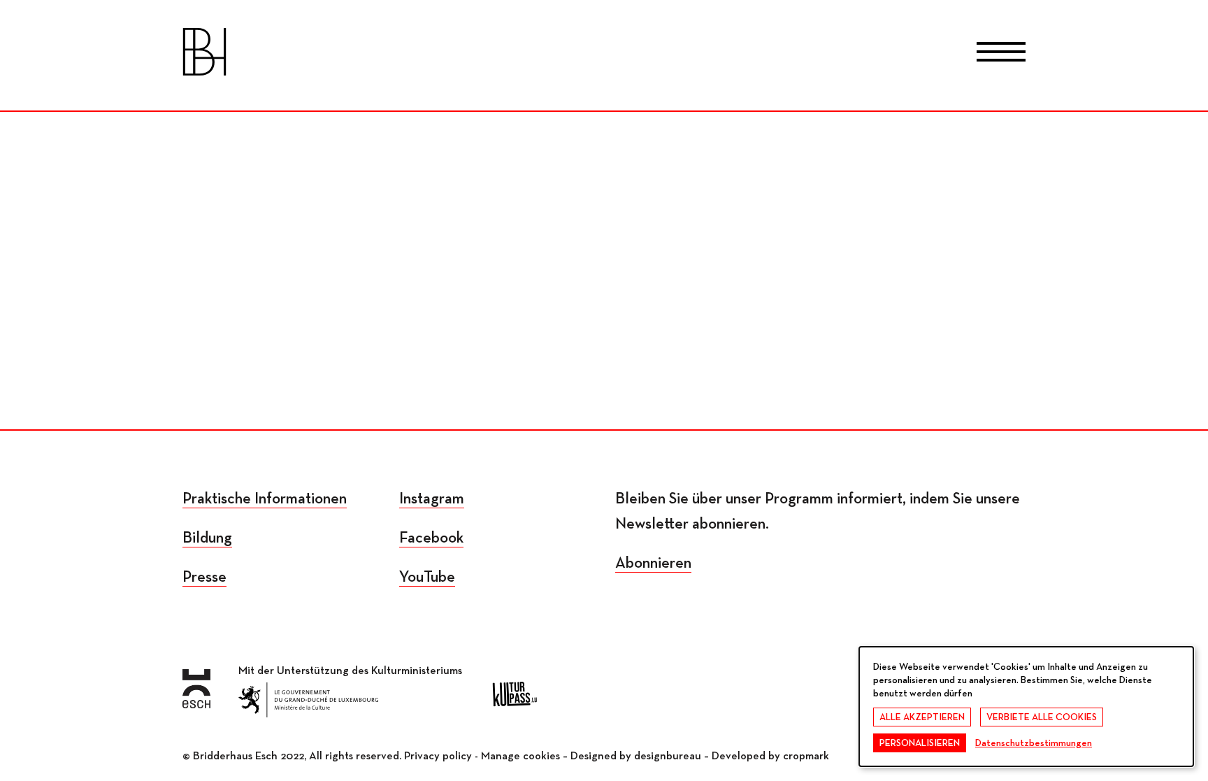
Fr (548, 54)
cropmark (806, 756)
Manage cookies (520, 756)
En (660, 54)
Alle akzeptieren (922, 717)
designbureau (667, 756)
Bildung (207, 538)
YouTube (427, 577)
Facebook (431, 538)
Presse (204, 577)
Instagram (431, 499)
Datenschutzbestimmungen (1033, 743)
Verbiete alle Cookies (1041, 717)
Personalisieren (919, 743)
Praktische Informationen (264, 499)
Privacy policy (438, 756)
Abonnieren (653, 563)
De (604, 54)
